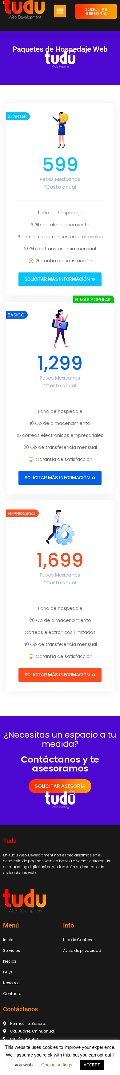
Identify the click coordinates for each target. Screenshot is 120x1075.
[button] (60, 11)
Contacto (12, 993)
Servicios (11, 950)
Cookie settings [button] (56, 1064)
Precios (9, 961)
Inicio (8, 939)
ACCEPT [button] (92, 1065)
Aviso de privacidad (82, 950)
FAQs (7, 972)
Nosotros (11, 982)
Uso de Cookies (77, 939)
